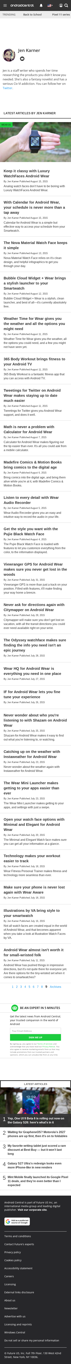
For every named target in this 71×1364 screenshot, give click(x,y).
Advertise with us (14, 1316)
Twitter (7, 88)
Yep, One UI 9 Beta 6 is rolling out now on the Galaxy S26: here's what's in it (36, 1120)
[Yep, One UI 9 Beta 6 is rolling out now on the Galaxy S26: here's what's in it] (35, 1107)
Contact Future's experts (19, 1244)
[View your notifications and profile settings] (41, 5)
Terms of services (45, 1044)
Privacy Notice (48, 1046)
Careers (9, 1276)
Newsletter (11, 1308)
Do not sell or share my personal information (31, 1340)
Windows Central (14, 1332)
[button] (66, 5)
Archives (55, 986)
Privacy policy (12, 1252)
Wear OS (6, 124)
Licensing (10, 1284)
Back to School (32, 14)
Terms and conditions (17, 1236)
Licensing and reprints (18, 1324)
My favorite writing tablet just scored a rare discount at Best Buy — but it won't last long (37, 1149)
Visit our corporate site (32, 1209)
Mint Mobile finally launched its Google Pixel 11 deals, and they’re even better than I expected (38, 1181)
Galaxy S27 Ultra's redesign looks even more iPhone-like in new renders (35, 1165)
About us (9, 1300)
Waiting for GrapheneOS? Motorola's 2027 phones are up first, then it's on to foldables (37, 1134)
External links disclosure (19, 1292)
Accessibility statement (18, 1268)
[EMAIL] (22, 59)
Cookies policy (12, 1260)
